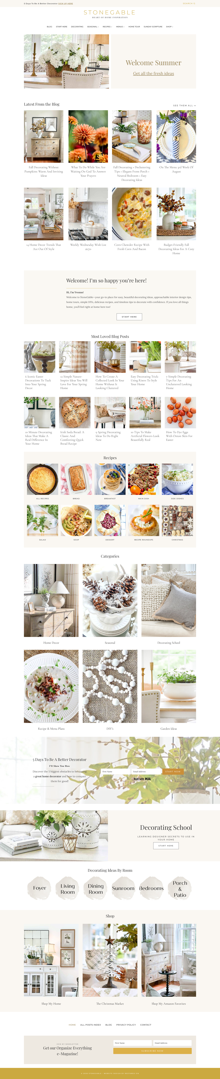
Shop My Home (51, 1004)
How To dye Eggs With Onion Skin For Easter (179, 436)
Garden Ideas (169, 729)
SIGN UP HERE (65, 3)
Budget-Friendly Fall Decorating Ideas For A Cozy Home (176, 249)
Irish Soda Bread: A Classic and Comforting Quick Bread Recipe (72, 438)
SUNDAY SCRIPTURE (153, 27)
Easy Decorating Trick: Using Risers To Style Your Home (145, 380)
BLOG (49, 27)
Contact (145, 1025)
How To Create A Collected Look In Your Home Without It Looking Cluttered (110, 382)
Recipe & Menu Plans (51, 729)
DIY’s (110, 729)
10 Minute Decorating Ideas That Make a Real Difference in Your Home (38, 438)
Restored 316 (132, 1073)
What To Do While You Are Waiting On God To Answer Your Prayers (88, 171)
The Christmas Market (110, 1004)
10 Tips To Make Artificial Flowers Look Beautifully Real (145, 436)
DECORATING (77, 27)
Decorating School (168, 643)
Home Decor (51, 643)
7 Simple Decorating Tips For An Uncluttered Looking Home (179, 382)
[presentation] (43, 136)
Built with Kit (142, 779)
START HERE (61, 27)
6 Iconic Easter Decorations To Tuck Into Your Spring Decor (38, 382)
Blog (108, 1025)
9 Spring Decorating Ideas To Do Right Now (108, 436)
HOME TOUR (134, 27)
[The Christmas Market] (110, 960)
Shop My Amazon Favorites (169, 1004)
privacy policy (126, 1025)
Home (72, 1025)
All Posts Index (90, 1025)
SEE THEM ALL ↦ (184, 105)
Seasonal (110, 643)
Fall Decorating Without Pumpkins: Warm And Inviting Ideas (43, 171)
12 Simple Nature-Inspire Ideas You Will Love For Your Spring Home (73, 382)
